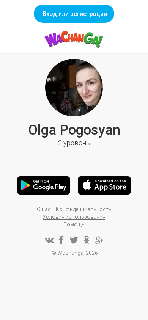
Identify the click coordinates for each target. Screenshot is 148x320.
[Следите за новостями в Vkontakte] (49, 240)
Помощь (74, 224)
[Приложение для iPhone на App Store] (104, 185)
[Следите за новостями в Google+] (99, 240)
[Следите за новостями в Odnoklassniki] (86, 240)
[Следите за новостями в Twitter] (74, 240)
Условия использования (74, 217)
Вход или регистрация (75, 13)
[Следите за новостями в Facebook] (61, 240)
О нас (44, 209)
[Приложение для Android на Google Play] (43, 185)
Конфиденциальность (84, 209)
